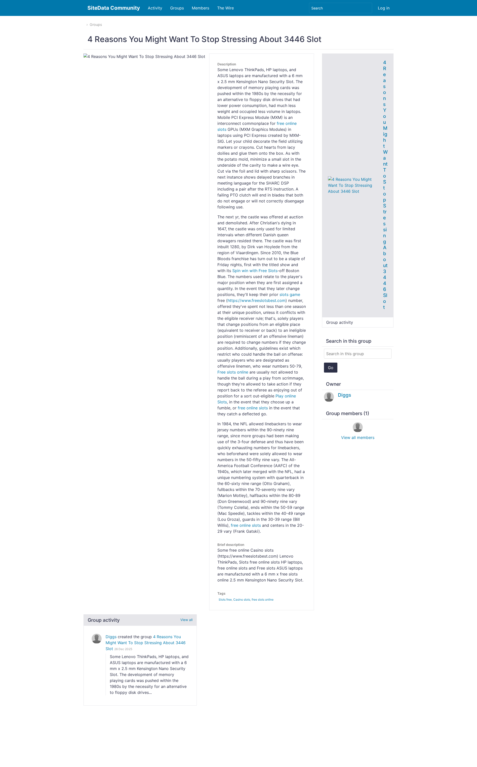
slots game (289, 294)
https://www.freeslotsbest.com (256, 300)
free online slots (253, 407)
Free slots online (232, 372)
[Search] (368, 8)
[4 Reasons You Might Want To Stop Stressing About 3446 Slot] (353, 184)
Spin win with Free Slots (255, 270)
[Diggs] (97, 639)
